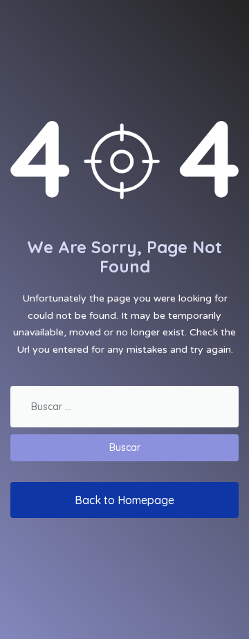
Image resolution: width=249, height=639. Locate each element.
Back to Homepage (124, 500)
